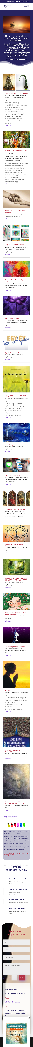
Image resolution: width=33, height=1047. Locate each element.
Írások (20, 247)
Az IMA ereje (9, 691)
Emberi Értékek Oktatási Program (14, 545)
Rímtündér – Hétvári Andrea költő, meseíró (15, 613)
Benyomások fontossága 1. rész (15, 280)
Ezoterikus (21, 283)
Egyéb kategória (15, 154)
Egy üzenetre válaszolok (14, 475)
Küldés (22, 978)
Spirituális (25, 477)
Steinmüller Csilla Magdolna (13, 158)
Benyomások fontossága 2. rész (15, 245)
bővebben (8, 125)
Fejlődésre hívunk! (12, 318)
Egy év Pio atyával (12, 353)
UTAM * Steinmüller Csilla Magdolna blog (14, 516)
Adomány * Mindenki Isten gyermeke (15, 211)
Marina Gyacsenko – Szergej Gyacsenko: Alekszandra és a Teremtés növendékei (16, 579)
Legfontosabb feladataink (15, 646)
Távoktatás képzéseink (18, 889)
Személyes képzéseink (17, 879)
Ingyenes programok (17, 908)
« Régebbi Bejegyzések (10, 817)
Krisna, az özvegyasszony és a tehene (16, 151)
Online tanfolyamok (16, 900)
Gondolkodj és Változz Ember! (16, 94)
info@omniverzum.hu (13, 1002)
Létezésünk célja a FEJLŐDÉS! (16, 510)
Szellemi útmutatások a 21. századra (15, 751)
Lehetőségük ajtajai (12, 445)
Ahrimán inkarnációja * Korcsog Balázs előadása (14, 802)
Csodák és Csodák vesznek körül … (15, 396)
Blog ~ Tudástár (15, 95)
